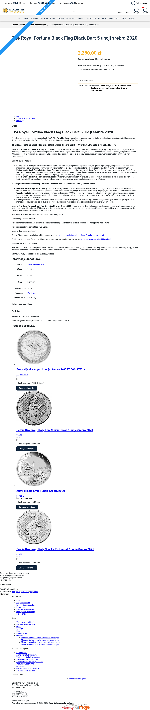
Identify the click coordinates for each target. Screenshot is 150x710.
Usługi (131, 18)
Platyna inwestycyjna (25, 664)
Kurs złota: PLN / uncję (42, 3)
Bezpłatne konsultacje (25, 624)
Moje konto (21, 614)
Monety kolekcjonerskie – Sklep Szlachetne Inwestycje (82, 235)
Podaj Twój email (7, 589)
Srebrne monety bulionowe (27, 659)
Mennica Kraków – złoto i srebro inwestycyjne (40, 640)
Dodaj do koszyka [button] (26, 388)
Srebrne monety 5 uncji (120, 86)
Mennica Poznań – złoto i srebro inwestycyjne (40, 638)
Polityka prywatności (25, 609)
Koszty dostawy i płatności (27, 605)
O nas (18, 626)
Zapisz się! (4, 594)
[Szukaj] (72, 10)
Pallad (52, 18)
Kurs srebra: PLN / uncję (15, 3)
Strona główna (18, 25)
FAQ (18, 600)
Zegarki (61, 18)
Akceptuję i (20, 592)
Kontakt (19, 629)
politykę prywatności (20, 592)
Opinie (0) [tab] (20, 121)
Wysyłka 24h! (114, 18)
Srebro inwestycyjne (37, 25)
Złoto (18, 18)
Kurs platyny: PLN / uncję (71, 3)
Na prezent (70, 18)
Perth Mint (104, 86)
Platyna (34, 18)
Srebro (26, 18)
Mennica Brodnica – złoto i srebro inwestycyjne (40, 642)
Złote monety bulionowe (26, 655)
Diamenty (44, 18)
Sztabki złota (21, 653)
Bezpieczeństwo (23, 603)
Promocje (102, 18)
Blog (18, 631)
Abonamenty (21, 633)
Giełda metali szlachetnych (27, 668)
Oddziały (20, 635)
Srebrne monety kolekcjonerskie (105, 88)
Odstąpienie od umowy (25, 612)
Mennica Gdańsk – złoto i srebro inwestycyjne (40, 644)
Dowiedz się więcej (27, 507)
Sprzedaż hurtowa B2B (25, 670)
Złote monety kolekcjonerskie (28, 657)
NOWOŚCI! (91, 18)
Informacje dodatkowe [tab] (25, 118)
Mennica (81, 18)
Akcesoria (20, 666)
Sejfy (124, 18)
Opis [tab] (18, 116)
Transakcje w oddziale (25, 622)
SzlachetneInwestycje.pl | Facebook (96, 239)
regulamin (34, 592)
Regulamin (20, 607)
